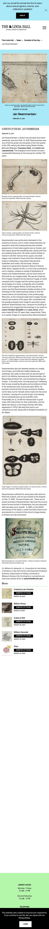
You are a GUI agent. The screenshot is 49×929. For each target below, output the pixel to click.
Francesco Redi (24, 148)
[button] (44, 27)
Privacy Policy (24, 918)
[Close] (46, 10)
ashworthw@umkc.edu (33, 579)
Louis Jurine (33, 310)
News (19, 40)
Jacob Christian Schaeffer (13, 310)
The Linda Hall (8, 40)
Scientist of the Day (32, 40)
